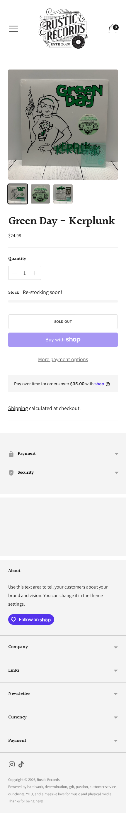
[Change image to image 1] (17, 194)
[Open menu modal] (13, 29)
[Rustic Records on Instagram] (11, 765)
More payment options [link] (63, 359)
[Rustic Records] (63, 29)
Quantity (17, 259)
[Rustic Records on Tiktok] (21, 765)
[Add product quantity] (35, 273)
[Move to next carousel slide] (118, 551)
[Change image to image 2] (40, 194)
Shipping (18, 408)
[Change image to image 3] (62, 194)
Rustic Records (48, 779)
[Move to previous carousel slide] (8, 551)
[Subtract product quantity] (14, 273)
